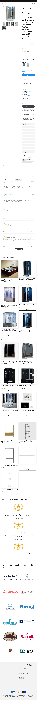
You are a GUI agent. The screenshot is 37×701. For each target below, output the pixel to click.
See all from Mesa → (4, 258)
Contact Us (4, 675)
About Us (11, 669)
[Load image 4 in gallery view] (17, 24)
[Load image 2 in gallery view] (8, 24)
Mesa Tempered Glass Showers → (26, 161)
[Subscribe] (26, 686)
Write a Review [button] (30, 172)
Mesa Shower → (24, 160)
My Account (4, 673)
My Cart (3, 665)
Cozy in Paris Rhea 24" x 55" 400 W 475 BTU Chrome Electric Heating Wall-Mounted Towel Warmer (26, 441)
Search (3, 669)
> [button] (19, 249)
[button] (3, 3)
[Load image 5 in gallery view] (4, 28)
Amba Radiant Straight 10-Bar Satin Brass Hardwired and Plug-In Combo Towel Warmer (9, 441)
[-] (24, 71)
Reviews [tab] (4, 174)
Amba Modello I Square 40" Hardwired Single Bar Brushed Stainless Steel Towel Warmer (27, 465)
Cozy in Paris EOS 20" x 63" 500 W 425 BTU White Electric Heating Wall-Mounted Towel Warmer (9, 490)
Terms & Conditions (13, 673)
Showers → (32, 161)
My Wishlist (4, 667)
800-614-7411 (29, 95)
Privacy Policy (12, 671)
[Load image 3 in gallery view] (12, 24)
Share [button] (24, 155)
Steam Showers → (24, 162)
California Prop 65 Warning (13, 676)
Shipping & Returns (13, 667)
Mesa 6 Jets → (24, 159)
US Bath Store (19, 693)
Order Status (4, 671)
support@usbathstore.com (23, 673)
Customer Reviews (13, 665)
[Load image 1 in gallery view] (4, 24)
